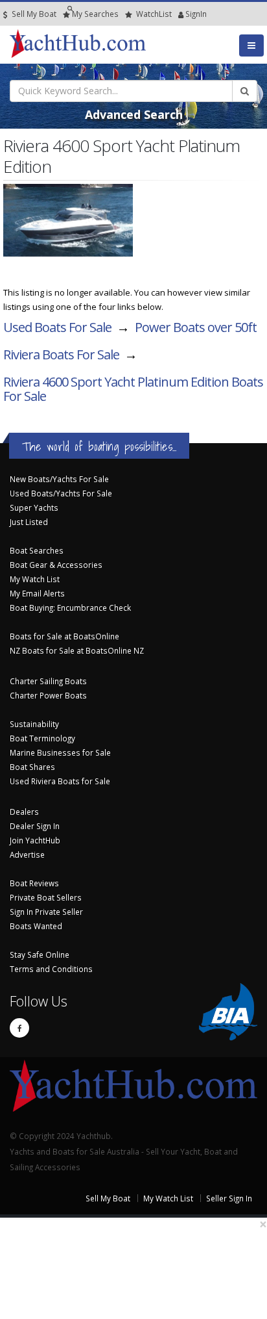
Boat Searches (37, 550)
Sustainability (34, 724)
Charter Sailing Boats (48, 681)
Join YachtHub (35, 840)
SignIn (179, 13)
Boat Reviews (34, 883)
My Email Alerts (37, 593)
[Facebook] (19, 1028)
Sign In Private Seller (46, 911)
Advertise (27, 854)
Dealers (24, 811)
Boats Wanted (36, 926)
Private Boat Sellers (46, 897)
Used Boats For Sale (57, 327)
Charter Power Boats (48, 695)
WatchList (154, 13)
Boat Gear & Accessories (56, 564)
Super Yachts (34, 507)
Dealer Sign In (35, 826)
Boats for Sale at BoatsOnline (64, 636)
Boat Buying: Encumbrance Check (70, 607)
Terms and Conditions (51, 969)
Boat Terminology (42, 738)
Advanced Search (134, 114)
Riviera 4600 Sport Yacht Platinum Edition (133, 389)
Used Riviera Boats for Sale (60, 781)
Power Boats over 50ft (196, 327)
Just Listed (29, 522)
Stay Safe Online (39, 954)
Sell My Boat (33, 13)
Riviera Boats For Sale (61, 354)
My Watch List (35, 579)
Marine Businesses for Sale (60, 752)
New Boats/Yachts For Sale (59, 479)
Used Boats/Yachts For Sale (61, 493)
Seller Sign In (229, 1198)
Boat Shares (32, 767)
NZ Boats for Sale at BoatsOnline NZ (77, 650)
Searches (95, 13)
